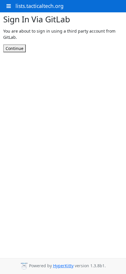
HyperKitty (63, 265)
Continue (14, 48)
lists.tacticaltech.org (40, 5)
